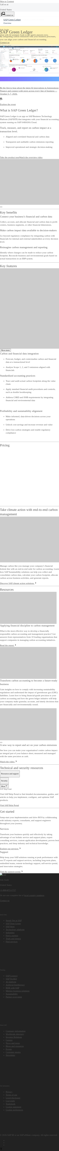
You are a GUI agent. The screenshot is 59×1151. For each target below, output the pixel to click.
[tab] (10, 772)
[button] (4, 42)
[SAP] (3, 873)
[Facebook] (32, 1138)
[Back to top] (1, 1148)
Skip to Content (7, 1)
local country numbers (34, 894)
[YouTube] (32, 1141)
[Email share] (32, 1143)
